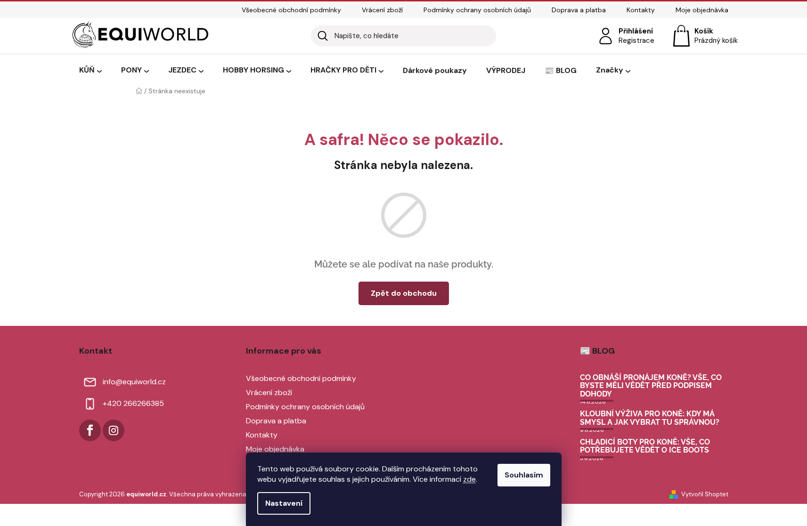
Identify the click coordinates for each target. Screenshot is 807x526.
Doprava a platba (579, 10)
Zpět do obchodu (404, 293)
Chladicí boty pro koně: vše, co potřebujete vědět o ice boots (645, 446)
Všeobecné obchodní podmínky (291, 10)
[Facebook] (90, 430)
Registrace (636, 40)
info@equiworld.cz (134, 382)
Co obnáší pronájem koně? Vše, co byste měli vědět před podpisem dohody (651, 385)
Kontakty (641, 10)
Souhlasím (524, 475)
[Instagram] (113, 430)
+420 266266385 (133, 403)
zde (469, 479)
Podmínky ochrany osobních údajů (477, 10)
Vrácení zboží (382, 10)
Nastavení (283, 503)
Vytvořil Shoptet (704, 494)
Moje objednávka (702, 10)
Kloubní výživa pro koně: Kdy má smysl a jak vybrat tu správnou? (649, 418)
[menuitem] (90, 70)
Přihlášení (636, 31)
